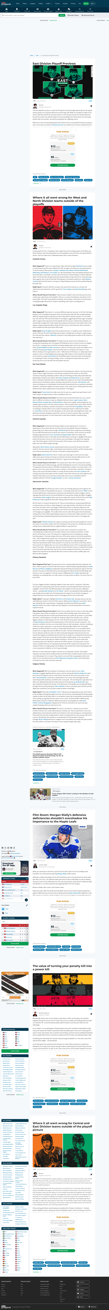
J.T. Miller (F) (7, 896)
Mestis (6, 1242)
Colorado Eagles (7, 1142)
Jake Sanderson (41, 622)
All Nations (3, 1295)
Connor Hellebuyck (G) (9, 890)
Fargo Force (5, 1218)
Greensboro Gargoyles (8, 1181)
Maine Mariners (7, 1197)
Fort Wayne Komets (7, 1179)
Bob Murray (80, 266)
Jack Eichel (51, 356)
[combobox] (33, 15)
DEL (6, 1261)
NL (18, 1043)
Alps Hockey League (22, 1232)
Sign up (86, 3)
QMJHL (6, 1047)
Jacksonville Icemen (7, 1191)
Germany (3, 1293)
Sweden (3, 1284)
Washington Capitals (20, 1088)
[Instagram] (8, 848)
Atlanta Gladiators (7, 1170)
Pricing (73, 3)
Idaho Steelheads (7, 1187)
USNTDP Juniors (19, 1219)
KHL (22, 893)
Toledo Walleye (19, 1186)
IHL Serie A (20, 1234)
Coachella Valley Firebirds (7, 1139)
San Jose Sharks (19, 1071)
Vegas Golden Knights (20, 1086)
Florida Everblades (7, 1177)
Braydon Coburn (72, 658)
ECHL (6, 1037)
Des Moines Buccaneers (9, 1212)
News (31, 55)
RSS (61, 1297)
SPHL (6, 1039)
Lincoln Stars (6, 1222)
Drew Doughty (47, 331)
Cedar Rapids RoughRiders (6, 1207)
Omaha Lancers (19, 1211)
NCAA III (19, 1257)
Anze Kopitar (48, 350)
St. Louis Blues (18, 1076)
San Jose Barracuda (20, 1140)
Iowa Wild (5, 1156)
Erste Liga (19, 1242)
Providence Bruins (19, 1132)
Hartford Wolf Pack (7, 1148)
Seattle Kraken (19, 1074)
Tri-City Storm (18, 1217)
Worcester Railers (19, 1199)
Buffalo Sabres (6, 1063)
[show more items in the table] (26, 899)
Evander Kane (47, 402)
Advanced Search (88, 15)
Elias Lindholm (60, 686)
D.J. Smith (75, 573)
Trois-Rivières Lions (20, 1190)
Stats (17, 3)
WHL (6, 1043)
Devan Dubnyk (63, 378)
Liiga (18, 1041)
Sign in (92, 3)
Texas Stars (18, 1148)
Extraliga (19, 1045)
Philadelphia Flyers (19, 1067)
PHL (18, 1244)
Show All (36, 183)
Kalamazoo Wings (7, 1193)
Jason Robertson (74, 601)
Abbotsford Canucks (8, 1123)
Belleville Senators (7, 1128)
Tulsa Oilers (18, 1192)
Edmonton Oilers (7, 1080)
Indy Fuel (5, 1189)
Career (61, 1301)
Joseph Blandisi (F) (8, 893)
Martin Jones (75, 378)
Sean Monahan (41, 678)
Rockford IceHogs (19, 1136)
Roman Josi (9, 937)
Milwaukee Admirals (20, 1128)
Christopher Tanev (55, 692)
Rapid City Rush (19, 1172)
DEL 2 (6, 1263)
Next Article (62, 189)
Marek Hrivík (15, 856)
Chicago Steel (6, 1210)
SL (5, 1259)
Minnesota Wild (6, 1086)
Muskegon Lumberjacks (21, 1209)
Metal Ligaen (8, 1244)
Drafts (48, 3)
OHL (6, 1045)
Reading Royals (19, 1175)
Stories (57, 3)
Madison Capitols (19, 1207)
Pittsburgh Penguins (20, 1069)
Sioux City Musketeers (20, 1213)
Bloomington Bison (7, 1172)
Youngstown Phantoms (21, 1224)
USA (2, 1288)
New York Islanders (20, 1061)
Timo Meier (38, 411)
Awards (65, 3)
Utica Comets (18, 1155)
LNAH (18, 1259)
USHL (18, 1032)
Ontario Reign (18, 1130)
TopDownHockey (57, 125)
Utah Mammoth (19, 1082)
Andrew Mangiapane (45, 703)
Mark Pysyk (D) (7, 884)
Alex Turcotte (54, 347)
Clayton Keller (66, 435)
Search (62, 15)
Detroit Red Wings (7, 1078)
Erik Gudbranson (61, 658)
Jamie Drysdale (80, 289)
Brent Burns (59, 402)
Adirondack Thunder (8, 1166)
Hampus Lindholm (59, 270)
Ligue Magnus (20, 1236)
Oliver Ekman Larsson (47, 447)
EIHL (18, 1238)
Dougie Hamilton (56, 478)
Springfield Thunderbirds (18, 1143)
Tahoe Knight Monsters (21, 1184)
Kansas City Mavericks (8, 1195)
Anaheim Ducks (7, 1059)
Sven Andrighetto (10, 928)
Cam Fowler (53, 273)
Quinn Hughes (46, 497)
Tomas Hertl (46, 392)
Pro (80, 3)
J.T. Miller (85, 491)
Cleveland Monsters (8, 1136)
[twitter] (91, 106)
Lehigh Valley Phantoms (21, 1123)
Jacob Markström (79, 682)
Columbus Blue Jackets (8, 1074)
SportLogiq (47, 127)
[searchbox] (33, 15)
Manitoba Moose (19, 1126)
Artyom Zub (70, 599)
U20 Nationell (8, 1236)
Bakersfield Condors (8, 1126)
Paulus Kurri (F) (8, 887)
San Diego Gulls (19, 1138)
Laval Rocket (6, 1158)
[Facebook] (2, 848)
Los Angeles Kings (7, 1084)
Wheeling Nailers (19, 1194)
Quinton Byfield (42, 347)
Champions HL (8, 1248)
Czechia (22, 884)
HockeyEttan (8, 1238)
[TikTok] (14, 848)
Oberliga (7, 1265)
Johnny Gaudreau (74, 478)
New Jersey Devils (19, 1059)
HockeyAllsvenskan (9, 1234)
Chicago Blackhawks (8, 1069)
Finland (3, 1290)
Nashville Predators (7, 1091)
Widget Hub (62, 1284)
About (61, 1286)
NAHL (18, 1034)
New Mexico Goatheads (21, 1166)
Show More (15, 943)
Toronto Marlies (19, 1150)
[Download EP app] (15, 868)
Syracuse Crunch (19, 1146)
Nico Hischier (9, 940)
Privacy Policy (63, 1290)
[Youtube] (11, 848)
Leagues (32, 3)
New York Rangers (19, 1063)
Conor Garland (54, 435)
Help (61, 1288)
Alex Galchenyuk (75, 893)
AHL (6, 1034)
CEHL (18, 1240)
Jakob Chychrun (47, 455)
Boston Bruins (6, 1061)
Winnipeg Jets (18, 1091)
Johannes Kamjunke (14, 853)
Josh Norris (59, 599)
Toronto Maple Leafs (20, 1080)
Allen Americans (7, 1168)
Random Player (74, 15)
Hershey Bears (6, 1154)
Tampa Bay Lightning (20, 1078)
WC (5, 1268)
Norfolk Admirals (19, 1168)
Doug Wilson (79, 407)
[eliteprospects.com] (6, 3)
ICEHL (6, 1272)
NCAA (6, 1041)
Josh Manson (44, 273)
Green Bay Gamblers (8, 1220)
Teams (25, 3)
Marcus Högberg (46, 569)
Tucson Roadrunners (20, 1152)
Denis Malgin (9, 934)
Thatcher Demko (47, 522)
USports (19, 1261)
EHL (6, 1246)
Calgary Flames (6, 1065)
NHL (22, 890)
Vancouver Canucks (20, 1084)
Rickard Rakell (79, 270)
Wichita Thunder (19, 1197)
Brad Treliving (43, 719)
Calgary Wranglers (7, 1130)
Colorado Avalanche (8, 1071)
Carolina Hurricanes (8, 1067)
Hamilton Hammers (7, 1146)
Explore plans (63, 165)
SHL (18, 1039)
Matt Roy (53, 335)
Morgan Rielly (61, 874)
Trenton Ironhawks (20, 1188)
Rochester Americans (20, 1134)
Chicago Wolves (6, 1134)
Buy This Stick (14, 997)
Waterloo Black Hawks (20, 1221)
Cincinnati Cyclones (7, 1175)
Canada (3, 1286)
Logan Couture (78, 400)
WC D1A (7, 1270)
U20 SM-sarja (24, 887)
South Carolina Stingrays (19, 1181)
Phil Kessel (62, 430)
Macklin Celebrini (10, 931)
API (60, 1295)
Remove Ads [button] (53, 20)
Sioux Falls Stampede (20, 1215)
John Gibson (70, 270)
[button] (90, 10)
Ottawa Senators (19, 1065)
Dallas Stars (6, 1076)
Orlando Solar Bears (20, 1170)
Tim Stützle (59, 591)
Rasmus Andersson (81, 673)
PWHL (18, 1270)
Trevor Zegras (67, 289)
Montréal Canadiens (8, 1088)
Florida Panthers (7, 1082)
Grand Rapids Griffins (8, 1144)
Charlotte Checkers (7, 1132)
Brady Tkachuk (48, 591)
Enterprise (62, 1299)
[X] (5, 848)
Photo (61, 1293)
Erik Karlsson (82, 382)
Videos (41, 3)
